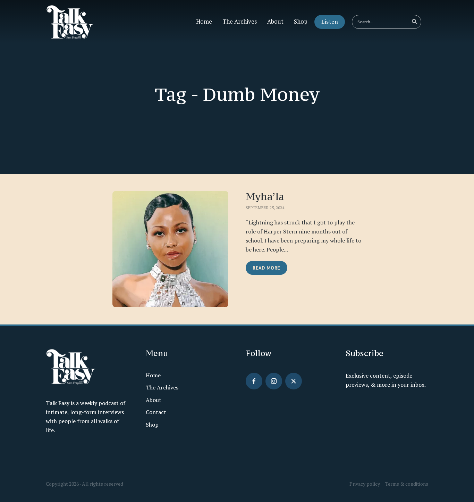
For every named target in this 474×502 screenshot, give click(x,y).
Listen (329, 21)
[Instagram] (273, 381)
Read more (266, 268)
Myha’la (265, 197)
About (275, 21)
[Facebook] (254, 381)
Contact (156, 412)
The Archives (239, 21)
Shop (300, 21)
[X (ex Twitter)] (293, 381)
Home (204, 21)
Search (414, 22)
